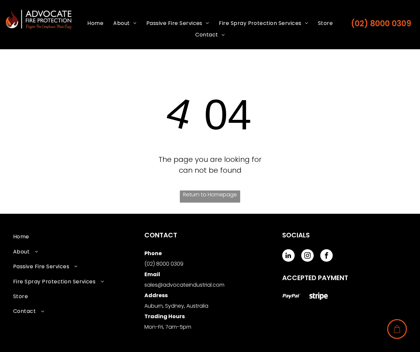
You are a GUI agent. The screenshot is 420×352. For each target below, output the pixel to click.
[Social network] (291, 297)
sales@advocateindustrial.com (184, 285)
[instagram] (307, 256)
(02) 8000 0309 (381, 23)
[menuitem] (95, 23)
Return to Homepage (210, 194)
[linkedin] (288, 256)
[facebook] (326, 256)
